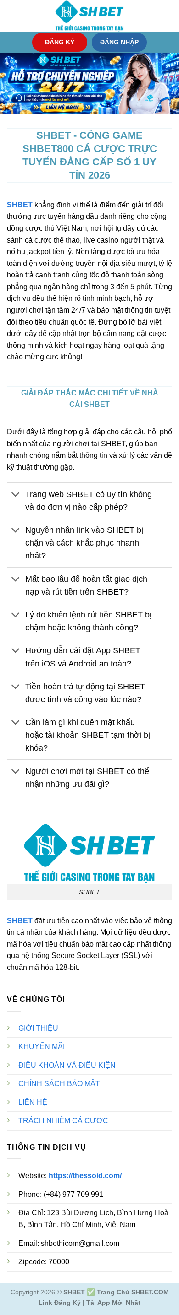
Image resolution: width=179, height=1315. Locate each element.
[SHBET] (89, 16)
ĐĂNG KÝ (59, 42)
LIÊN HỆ (32, 1102)
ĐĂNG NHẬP (119, 42)
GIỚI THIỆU (38, 1028)
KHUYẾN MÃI (41, 1046)
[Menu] (12, 16)
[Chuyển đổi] (16, 495)
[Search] (168, 16)
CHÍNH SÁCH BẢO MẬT (59, 1084)
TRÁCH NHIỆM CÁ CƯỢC (63, 1121)
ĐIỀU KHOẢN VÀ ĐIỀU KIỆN (67, 1065)
